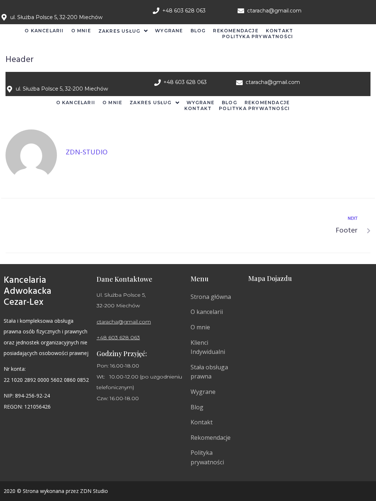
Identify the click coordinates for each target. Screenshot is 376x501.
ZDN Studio (94, 490)
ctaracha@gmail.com (124, 321)
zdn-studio (87, 152)
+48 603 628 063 (118, 337)
